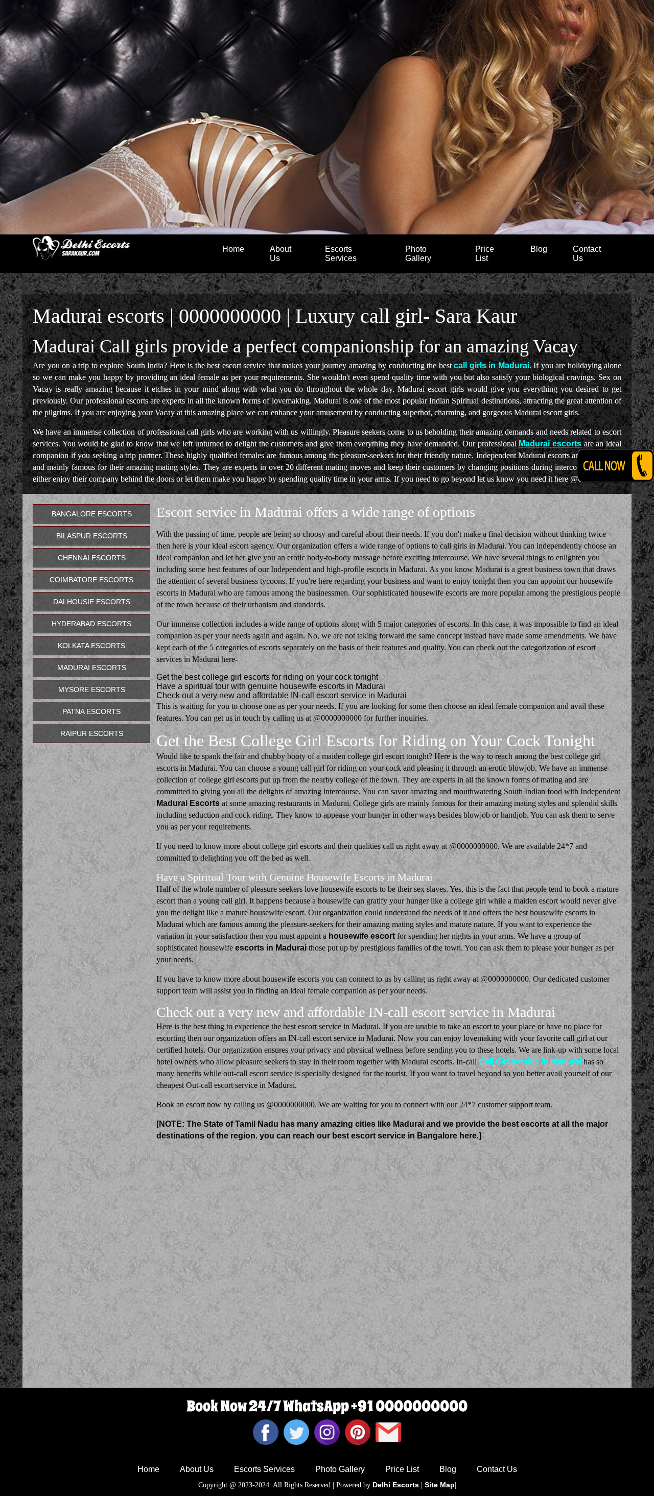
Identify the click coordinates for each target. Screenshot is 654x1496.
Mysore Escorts (91, 689)
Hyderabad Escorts (91, 624)
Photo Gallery (418, 254)
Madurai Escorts (91, 667)
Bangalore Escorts (92, 514)
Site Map (440, 1485)
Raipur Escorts (91, 733)
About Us (280, 254)
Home (233, 249)
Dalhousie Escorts (91, 602)
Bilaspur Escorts (91, 536)
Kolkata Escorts (91, 646)
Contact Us (587, 254)
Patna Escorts (91, 711)
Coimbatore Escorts (91, 580)
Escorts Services (341, 254)
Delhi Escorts (395, 1485)
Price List (484, 254)
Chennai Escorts (92, 558)
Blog (538, 249)
